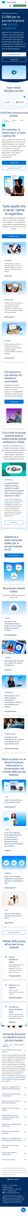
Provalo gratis (9, 320)
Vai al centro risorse (10, 720)
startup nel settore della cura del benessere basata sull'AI (13, 510)
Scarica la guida (9, 818)
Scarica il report (13, 565)
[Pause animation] (24, 100)
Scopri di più (14, 63)
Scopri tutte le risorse (14, 944)
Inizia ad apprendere (11, 644)
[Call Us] (23, 1210)
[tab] (6, 124)
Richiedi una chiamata (15, 1009)
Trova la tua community (11, 760)
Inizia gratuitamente (13, 58)
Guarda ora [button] (14, 532)
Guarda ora (8, 679)
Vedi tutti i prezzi (14, 240)
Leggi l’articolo (9, 934)
